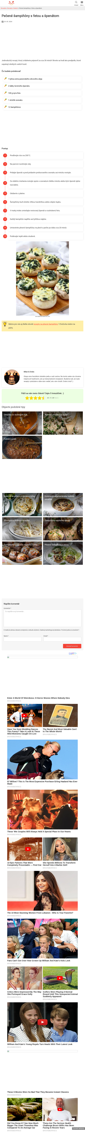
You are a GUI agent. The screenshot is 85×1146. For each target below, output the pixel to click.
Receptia (3, 8)
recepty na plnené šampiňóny (46, 324)
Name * (6, 636)
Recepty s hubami (12, 8)
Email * (46, 636)
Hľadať (76, 5)
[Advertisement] (42, 38)
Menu (81, 5)
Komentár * (7, 608)
